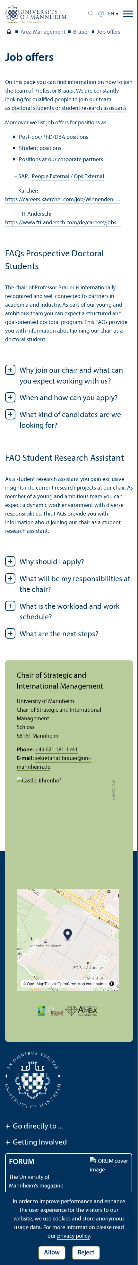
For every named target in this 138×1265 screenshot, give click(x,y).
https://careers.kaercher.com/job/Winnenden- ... (62, 200)
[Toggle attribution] (112, 984)
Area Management (43, 32)
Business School (9, 32)
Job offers (108, 32)
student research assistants (94, 108)
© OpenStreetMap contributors (80, 983)
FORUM (21, 1162)
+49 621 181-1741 (56, 750)
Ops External (89, 177)
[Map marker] (68, 935)
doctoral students (33, 108)
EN (111, 14)
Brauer (81, 32)
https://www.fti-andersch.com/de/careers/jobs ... (63, 223)
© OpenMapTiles (38, 983)
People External (50, 177)
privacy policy (73, 1236)
